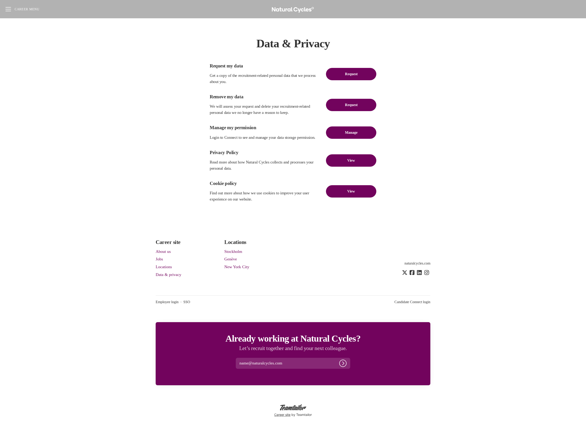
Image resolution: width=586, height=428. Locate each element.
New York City (236, 267)
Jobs (159, 259)
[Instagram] (426, 273)
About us (163, 251)
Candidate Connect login (412, 302)
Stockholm (233, 251)
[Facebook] (412, 273)
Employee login (167, 302)
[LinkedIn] (419, 273)
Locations (164, 267)
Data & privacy (168, 274)
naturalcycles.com (417, 263)
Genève (230, 259)
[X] (404, 273)
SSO (186, 302)
